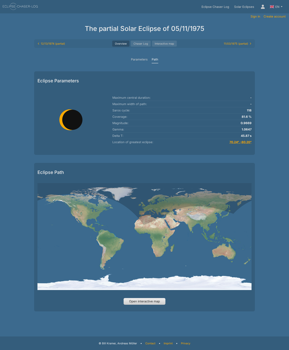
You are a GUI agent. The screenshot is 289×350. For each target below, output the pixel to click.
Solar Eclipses (244, 7)
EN (277, 7)
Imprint (168, 343)
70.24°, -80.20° (240, 142)
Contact (150, 343)
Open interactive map (144, 301)
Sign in (255, 16)
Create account (275, 16)
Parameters (139, 59)
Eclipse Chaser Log (215, 7)
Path (155, 59)
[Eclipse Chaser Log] (20, 7)
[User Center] (262, 6)
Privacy (185, 343)
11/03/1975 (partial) (236, 43)
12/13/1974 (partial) (53, 43)
